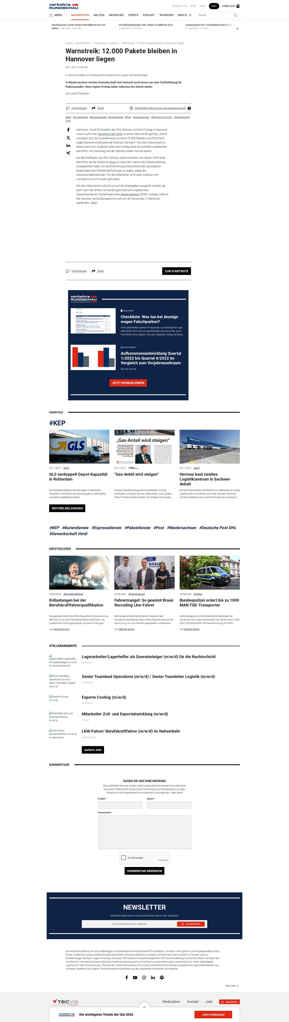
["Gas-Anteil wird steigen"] (144, 447)
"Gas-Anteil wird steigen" (136, 474)
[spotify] (162, 977)
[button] (144, 1004)
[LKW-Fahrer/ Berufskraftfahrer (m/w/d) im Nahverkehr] (63, 734)
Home (69, 43)
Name (150, 798)
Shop (193, 6)
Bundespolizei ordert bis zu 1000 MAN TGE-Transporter (209, 602)
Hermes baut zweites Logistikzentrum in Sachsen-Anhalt (205, 479)
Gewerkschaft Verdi (110, 134)
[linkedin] (153, 977)
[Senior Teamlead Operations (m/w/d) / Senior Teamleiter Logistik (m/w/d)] (63, 681)
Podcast (149, 15)
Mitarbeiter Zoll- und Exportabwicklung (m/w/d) (125, 714)
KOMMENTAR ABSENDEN (144, 871)
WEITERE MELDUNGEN (67, 508)
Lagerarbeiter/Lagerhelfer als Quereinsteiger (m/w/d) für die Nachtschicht (149, 656)
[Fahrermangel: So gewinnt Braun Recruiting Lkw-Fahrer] (144, 573)
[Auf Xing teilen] (68, 152)
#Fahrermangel (137, 594)
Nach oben (231, 986)
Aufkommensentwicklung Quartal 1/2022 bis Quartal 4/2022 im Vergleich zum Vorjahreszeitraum (151, 358)
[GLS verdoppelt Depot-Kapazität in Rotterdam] (79, 447)
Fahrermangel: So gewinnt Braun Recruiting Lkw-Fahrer (143, 602)
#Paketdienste (137, 527)
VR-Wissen (166, 15)
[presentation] (237, 28)
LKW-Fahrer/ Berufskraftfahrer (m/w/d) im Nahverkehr (131, 731)
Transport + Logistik (106, 43)
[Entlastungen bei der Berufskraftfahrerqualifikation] (79, 573)
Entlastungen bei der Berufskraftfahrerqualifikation (76, 602)
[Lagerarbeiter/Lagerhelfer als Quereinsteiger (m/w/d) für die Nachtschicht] (63, 660)
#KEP (57, 423)
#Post (158, 527)
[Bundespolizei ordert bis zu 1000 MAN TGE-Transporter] (210, 573)
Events (133, 15)
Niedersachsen (130, 194)
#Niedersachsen (181, 527)
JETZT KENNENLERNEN (128, 383)
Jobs (202, 6)
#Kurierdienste (75, 527)
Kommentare (79, 108)
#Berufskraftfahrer (73, 594)
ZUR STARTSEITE (176, 271)
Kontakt (193, 1002)
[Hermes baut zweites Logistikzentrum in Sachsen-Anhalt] (210, 447)
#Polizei (198, 594)
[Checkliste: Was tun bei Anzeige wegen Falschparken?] (93, 321)
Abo (214, 6)
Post (112, 162)
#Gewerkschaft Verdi (68, 533)
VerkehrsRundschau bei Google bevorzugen (160, 108)
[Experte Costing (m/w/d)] (63, 698)
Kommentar (104, 812)
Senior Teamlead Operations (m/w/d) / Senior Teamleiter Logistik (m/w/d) (148, 676)
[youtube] (135, 977)
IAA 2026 (99, 15)
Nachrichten (80, 15)
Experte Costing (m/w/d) (104, 697)
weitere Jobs (93, 750)
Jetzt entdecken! (213, 1014)
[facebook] (126, 977)
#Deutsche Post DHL (217, 527)
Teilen (100, 108)
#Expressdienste (106, 527)
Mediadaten (171, 1002)
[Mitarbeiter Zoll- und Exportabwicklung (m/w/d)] (63, 716)
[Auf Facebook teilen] (68, 129)
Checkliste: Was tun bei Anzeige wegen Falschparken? (149, 319)
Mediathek (116, 15)
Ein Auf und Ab (128, 369)
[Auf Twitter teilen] (68, 137)
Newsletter (179, 6)
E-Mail (101, 798)
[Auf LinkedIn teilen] (68, 145)
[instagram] (144, 977)
